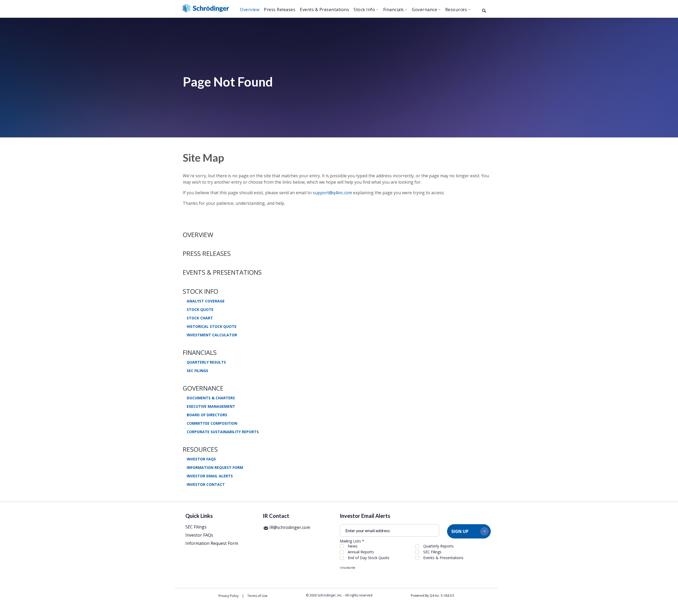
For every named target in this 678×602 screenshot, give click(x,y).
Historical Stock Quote (212, 326)
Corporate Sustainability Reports (223, 431)
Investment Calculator (212, 335)
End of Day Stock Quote (368, 558)
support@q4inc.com (332, 193)
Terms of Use (257, 596)
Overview (198, 234)
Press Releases (207, 253)
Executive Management (211, 406)
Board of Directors (207, 415)
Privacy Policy (228, 596)
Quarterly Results (206, 362)
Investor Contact (206, 484)
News (353, 546)
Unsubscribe (347, 567)
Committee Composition (212, 423)
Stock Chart (200, 318)
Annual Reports (361, 552)
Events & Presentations (222, 272)
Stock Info (200, 291)
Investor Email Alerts (210, 476)
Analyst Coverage (206, 301)
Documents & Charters (211, 398)
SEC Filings (197, 370)
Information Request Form (215, 467)
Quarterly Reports (438, 546)
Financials (200, 352)
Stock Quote (200, 309)
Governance (203, 388)
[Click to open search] (484, 11)
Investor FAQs (201, 459)
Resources (200, 449)
